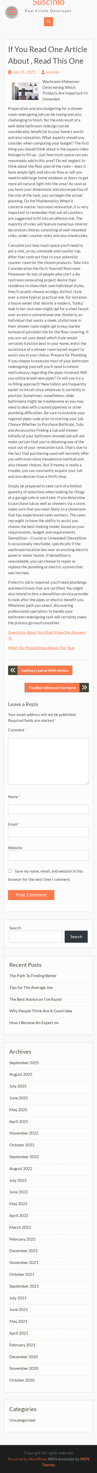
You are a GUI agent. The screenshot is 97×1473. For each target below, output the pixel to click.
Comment (17, 730)
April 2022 (18, 1215)
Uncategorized (22, 1420)
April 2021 (18, 1332)
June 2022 (18, 1191)
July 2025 (18, 1085)
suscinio (52, 72)
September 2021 (24, 1285)
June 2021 (18, 1309)
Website (15, 847)
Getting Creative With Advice (44, 670)
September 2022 (24, 1156)
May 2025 (18, 1109)
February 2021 (22, 1344)
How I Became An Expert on (34, 1022)
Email (14, 824)
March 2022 (20, 1227)
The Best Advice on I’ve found (52, 687)
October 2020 (21, 1379)
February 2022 (22, 1238)
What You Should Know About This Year (41, 647)
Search (15, 928)
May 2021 (18, 1321)
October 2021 (21, 1274)
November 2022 (23, 1132)
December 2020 (23, 1356)
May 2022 (18, 1203)
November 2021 (23, 1262)
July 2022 (18, 1180)
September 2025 (24, 1062)
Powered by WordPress (27, 1459)
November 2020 (23, 1368)
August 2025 (20, 1074)
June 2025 (18, 1097)
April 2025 (18, 1121)
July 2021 (18, 1297)
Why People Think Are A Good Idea (40, 1010)
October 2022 (21, 1144)
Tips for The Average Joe (31, 987)
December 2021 (23, 1250)
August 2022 (20, 1168)
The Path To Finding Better (33, 975)
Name (14, 796)
